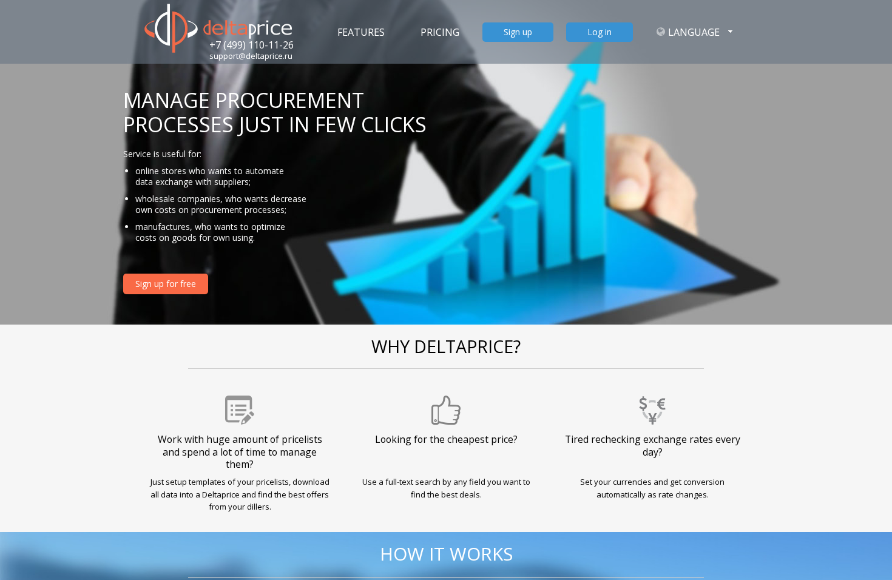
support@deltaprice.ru (250, 55)
